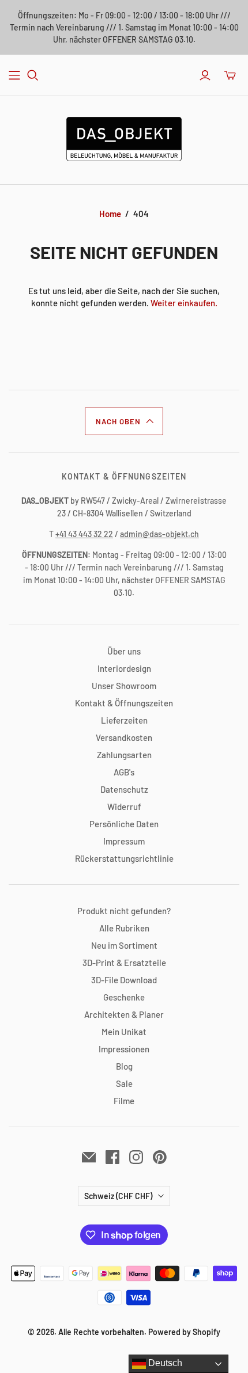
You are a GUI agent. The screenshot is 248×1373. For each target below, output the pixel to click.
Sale (124, 1083)
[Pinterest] (160, 1157)
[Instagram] (136, 1157)
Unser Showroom (124, 685)
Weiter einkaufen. (184, 303)
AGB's (124, 772)
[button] (124, 421)
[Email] (89, 1157)
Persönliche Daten (124, 824)
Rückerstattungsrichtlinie (124, 858)
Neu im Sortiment (124, 945)
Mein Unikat (124, 1031)
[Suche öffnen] (33, 75)
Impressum (124, 841)
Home (110, 213)
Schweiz (118, 1196)
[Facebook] (112, 1157)
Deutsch (164, 1363)
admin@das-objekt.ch (159, 534)
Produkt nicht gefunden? (124, 911)
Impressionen (124, 1049)
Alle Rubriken (124, 928)
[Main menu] (14, 75)
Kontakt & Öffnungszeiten (124, 703)
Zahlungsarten (124, 755)
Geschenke (124, 997)
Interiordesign (124, 668)
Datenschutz (124, 789)
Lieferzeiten (124, 720)
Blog (124, 1066)
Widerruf (124, 806)
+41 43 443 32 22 (84, 534)
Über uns (124, 651)
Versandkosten (124, 737)
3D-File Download (124, 980)
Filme (124, 1101)
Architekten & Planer (124, 1014)
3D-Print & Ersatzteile (124, 962)
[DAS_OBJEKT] (124, 137)
